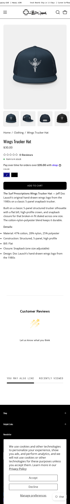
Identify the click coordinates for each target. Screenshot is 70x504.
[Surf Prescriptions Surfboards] (35, 12)
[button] (57, 12)
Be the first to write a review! (35, 349)
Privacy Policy (18, 469)
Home (7, 132)
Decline (33, 487)
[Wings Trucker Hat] (11, 118)
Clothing (19, 132)
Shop (5, 413)
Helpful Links (8, 424)
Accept (33, 478)
